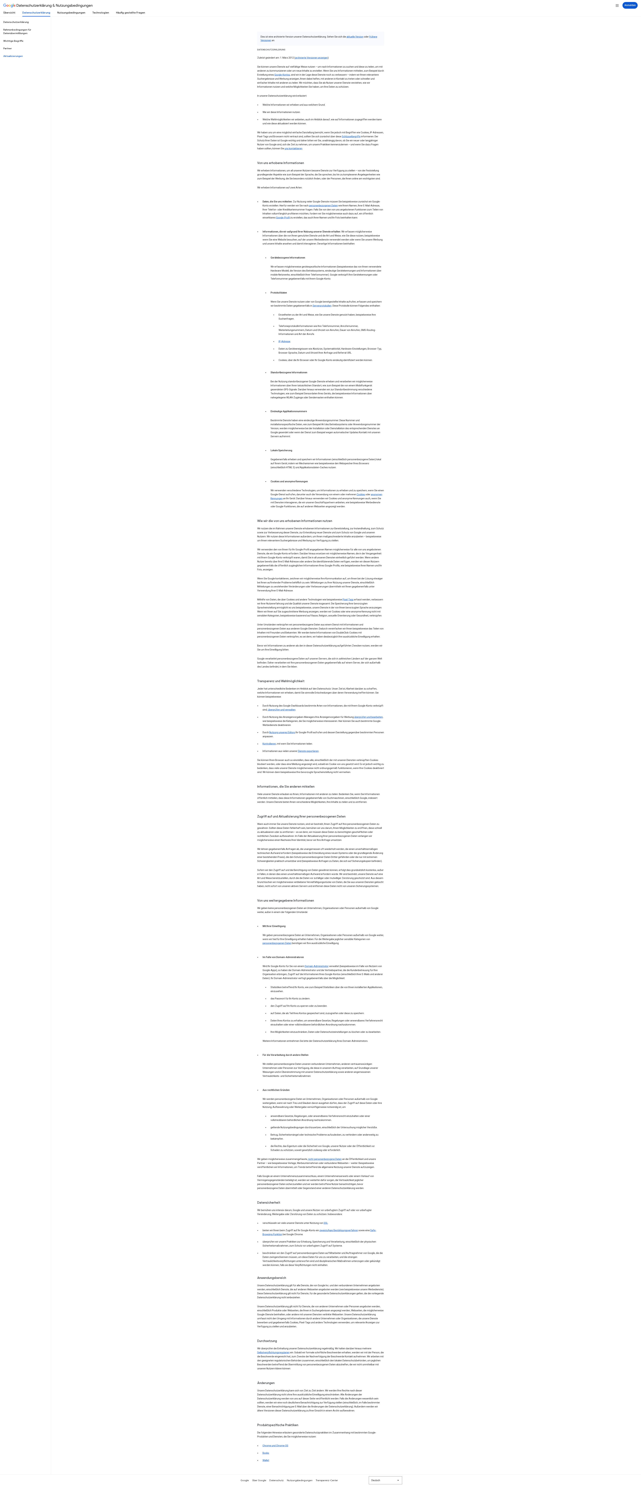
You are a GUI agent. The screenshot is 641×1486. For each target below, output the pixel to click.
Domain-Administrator (317, 966)
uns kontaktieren (293, 148)
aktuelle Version (355, 36)
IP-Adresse (284, 341)
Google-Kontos (282, 74)
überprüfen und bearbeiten (368, 717)
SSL (326, 1223)
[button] (617, 5)
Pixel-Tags (348, 599)
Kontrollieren (269, 743)
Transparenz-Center (327, 1480)
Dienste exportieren (308, 751)
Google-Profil (283, 217)
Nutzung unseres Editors (282, 732)
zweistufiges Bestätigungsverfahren (338, 1230)
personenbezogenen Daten (323, 205)
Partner (7, 48)
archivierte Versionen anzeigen (311, 57)
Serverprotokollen (322, 305)
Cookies (361, 494)
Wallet (266, 1460)
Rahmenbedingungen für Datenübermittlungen (17, 31)
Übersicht (9, 12)
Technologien (100, 12)
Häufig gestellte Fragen (130, 12)
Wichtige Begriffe (13, 40)
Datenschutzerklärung (36, 12)
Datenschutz (276, 1480)
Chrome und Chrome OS (275, 1445)
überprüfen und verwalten (281, 709)
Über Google (259, 1480)
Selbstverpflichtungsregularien (273, 1352)
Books (266, 1453)
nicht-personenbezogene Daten (325, 1159)
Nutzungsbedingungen (71, 12)
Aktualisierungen (13, 56)
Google (245, 1480)
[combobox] (385, 1480)
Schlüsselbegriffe (351, 136)
